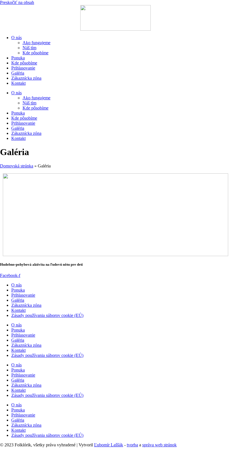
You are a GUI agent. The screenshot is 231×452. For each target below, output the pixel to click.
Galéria (17, 73)
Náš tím (29, 47)
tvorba (132, 444)
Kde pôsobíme (35, 52)
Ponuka (18, 57)
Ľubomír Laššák (108, 444)
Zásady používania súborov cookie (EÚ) (47, 315)
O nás (16, 37)
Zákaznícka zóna (26, 78)
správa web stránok (159, 444)
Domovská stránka (16, 166)
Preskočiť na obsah (17, 2)
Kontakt (18, 83)
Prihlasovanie (23, 68)
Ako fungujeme (36, 42)
